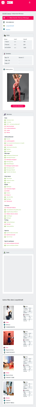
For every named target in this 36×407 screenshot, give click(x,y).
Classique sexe (10, 120)
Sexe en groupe (10, 126)
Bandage (8, 199)
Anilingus (8, 218)
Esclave (8, 193)
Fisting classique (10, 222)
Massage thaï (9, 161)
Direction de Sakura (11, 172)
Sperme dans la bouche (12, 232)
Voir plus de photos (18, 106)
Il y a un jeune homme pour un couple (15, 143)
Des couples (9, 145)
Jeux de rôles (9, 197)
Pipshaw (8, 149)
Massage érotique (10, 157)
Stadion (7, 29)
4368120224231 (10, 352)
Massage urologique (11, 159)
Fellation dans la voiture (12, 213)
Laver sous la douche (11, 147)
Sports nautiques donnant (12, 243)
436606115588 (10, 377)
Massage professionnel (12, 155)
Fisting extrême (10, 226)
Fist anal (8, 224)
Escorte (8, 139)
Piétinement (9, 201)
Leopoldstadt (10, 26)
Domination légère (10, 188)
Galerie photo (9, 69)
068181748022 (10, 403)
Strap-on (8, 195)
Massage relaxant (10, 170)
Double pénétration (11, 128)
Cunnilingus (9, 216)
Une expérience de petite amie (13, 209)
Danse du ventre (10, 180)
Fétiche (8, 132)
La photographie (10, 141)
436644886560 (10, 22)
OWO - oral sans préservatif (13, 124)
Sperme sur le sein (10, 234)
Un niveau (8, 122)
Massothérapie (10, 163)
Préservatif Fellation (11, 207)
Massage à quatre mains (12, 165)
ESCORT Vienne (7, 13)
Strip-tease (9, 178)
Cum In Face (9, 236)
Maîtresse (8, 186)
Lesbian (8, 182)
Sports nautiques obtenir (12, 245)
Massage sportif (10, 167)
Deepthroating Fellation (12, 211)
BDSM (7, 190)
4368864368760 (10, 327)
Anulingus (8, 151)
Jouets (8, 130)
